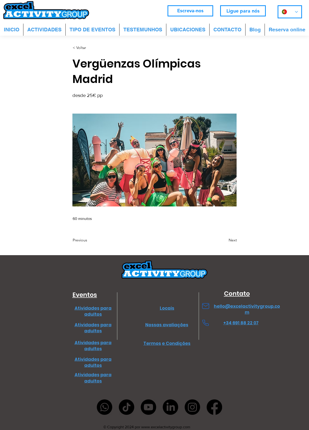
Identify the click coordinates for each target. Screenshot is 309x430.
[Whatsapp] (104, 407)
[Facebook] (214, 407)
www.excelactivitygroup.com (165, 427)
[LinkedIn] (170, 407)
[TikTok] (126, 407)
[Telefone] (205, 323)
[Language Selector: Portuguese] (290, 11)
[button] (89, 48)
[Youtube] (148, 407)
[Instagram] (192, 407)
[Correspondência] (205, 306)
